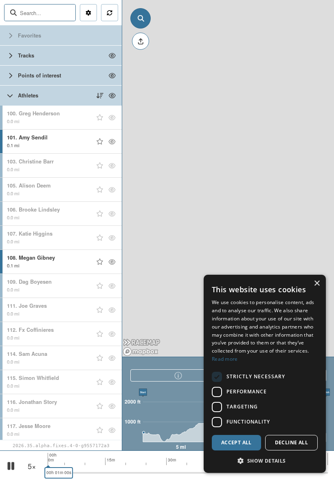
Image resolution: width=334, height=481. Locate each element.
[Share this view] (140, 41)
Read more (225, 358)
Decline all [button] (291, 442)
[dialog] (265, 374)
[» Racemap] (141, 343)
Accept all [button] (236, 442)
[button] (265, 460)
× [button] (317, 283)
